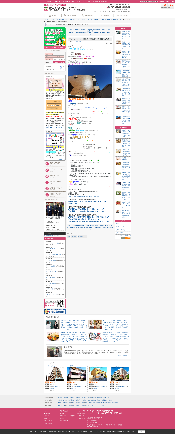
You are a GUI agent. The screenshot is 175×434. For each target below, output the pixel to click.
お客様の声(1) (119, 233)
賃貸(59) (118, 223)
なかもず (93, 405)
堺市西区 (60, 397)
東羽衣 (82, 405)
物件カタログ (48, 423)
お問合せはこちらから (54, 127)
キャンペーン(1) (120, 226)
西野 (89, 400)
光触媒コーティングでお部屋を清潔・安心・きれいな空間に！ (89, 201)
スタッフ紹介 (81, 411)
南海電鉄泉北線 (67, 402)
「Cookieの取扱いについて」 (118, 431)
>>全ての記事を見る (125, 235)
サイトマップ (48, 420)
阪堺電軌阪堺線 (107, 402)
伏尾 (58, 386)
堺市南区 (98, 386)
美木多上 (103, 386)
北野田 (102, 405)
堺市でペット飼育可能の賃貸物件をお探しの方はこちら (88, 217)
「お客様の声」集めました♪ (55, 90)
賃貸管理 (74, 236)
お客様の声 (81, 416)
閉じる (141, 431)
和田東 (124, 386)
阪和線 (59, 402)
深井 (59, 405)
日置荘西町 (105, 400)
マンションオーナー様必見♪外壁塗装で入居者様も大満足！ (89, 39)
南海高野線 (81, 402)
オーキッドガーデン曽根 (52, 243)
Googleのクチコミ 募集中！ (55, 147)
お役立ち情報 (77, 42)
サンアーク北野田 (51, 277)
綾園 (77, 400)
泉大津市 (78, 397)
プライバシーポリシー (51, 416)
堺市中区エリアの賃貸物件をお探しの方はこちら (86, 211)
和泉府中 (87, 405)
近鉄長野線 (115, 402)
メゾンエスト (49, 289)
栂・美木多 (69, 405)
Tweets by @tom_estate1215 (52, 235)
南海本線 (74, 402)
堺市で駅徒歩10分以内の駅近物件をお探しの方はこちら (89, 221)
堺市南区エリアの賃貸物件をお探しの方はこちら (86, 209)
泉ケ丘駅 (52, 388)
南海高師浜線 (88, 402)
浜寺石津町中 (61, 400)
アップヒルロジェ (93, 366)
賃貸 (69, 236)
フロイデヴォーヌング (116, 366)
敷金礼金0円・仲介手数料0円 (67, 416)
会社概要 (47, 413)
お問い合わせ (81, 418)
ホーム (47, 411)
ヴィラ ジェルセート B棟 (53, 254)
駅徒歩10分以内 (64, 420)
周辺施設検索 (81, 413)
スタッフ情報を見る (123, 355)
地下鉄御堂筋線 (97, 402)
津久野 (77, 405)
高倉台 (84, 400)
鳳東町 (99, 400)
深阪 (80, 386)
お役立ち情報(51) (120, 230)
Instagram (72, 103)
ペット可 (62, 413)
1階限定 (62, 418)
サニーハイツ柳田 (51, 266)
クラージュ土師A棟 (51, 271)
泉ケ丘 (63, 405)
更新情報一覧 (61, 159)
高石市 (89, 397)
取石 (80, 400)
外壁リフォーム (82, 236)
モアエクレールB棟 (51, 260)
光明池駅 (95, 388)
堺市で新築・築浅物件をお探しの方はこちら (84, 219)
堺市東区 (72, 397)
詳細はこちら (72, 203)
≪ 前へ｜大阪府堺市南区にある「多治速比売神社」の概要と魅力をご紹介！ (90, 29)
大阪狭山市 (100, 397)
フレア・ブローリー (51, 294)
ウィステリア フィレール (53, 249)
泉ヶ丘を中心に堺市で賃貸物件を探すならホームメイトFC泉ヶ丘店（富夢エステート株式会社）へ (105, 413)
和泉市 (94, 397)
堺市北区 (106, 397)
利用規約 (47, 418)
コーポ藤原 (70, 366)
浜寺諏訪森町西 (70, 400)
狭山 (98, 405)
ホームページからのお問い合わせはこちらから (83, 196)
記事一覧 (90, 31)
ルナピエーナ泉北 (51, 283)
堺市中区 (55, 386)
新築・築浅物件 (64, 411)
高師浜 (110, 400)
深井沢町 (93, 400)
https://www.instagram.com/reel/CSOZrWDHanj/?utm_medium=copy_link (87, 108)
